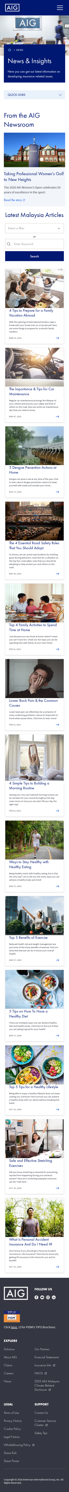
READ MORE (58, 492)
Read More (58, 338)
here (16, 1327)
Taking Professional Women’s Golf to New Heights (34, 176)
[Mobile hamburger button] (60, 8)
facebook (36, 1297)
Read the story (14, 200)
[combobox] (34, 228)
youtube (42, 1297)
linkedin (54, 1297)
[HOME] (10, 50)
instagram (48, 1297)
